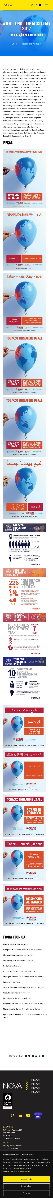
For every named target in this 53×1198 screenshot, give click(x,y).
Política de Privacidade (20, 1171)
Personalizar (26, 1186)
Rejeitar (26, 1193)
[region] (26, 1174)
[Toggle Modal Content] (46, 5)
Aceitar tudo (26, 1179)
